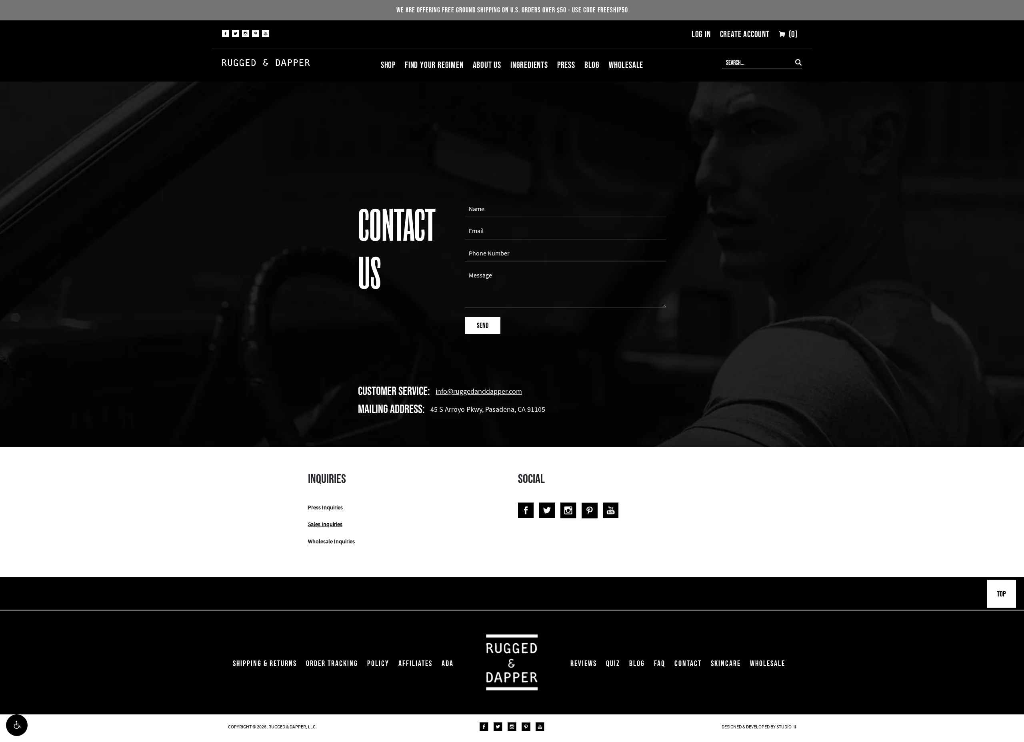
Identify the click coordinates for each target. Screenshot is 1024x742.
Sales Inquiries (325, 524)
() (792, 34)
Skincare (726, 663)
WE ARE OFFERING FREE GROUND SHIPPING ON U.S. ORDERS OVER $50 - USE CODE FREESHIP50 (512, 10)
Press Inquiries (325, 507)
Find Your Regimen (434, 65)
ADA (448, 663)
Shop (388, 65)
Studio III (786, 727)
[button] (17, 725)
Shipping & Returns (265, 663)
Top (1001, 593)
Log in (701, 34)
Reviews (583, 663)
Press (566, 65)
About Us (487, 65)
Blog (592, 65)
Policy (378, 663)
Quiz (613, 663)
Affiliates (415, 663)
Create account (745, 34)
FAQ (659, 663)
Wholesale (626, 65)
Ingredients (529, 65)
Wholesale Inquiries (331, 541)
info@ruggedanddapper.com (479, 391)
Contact (688, 663)
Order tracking (332, 663)
